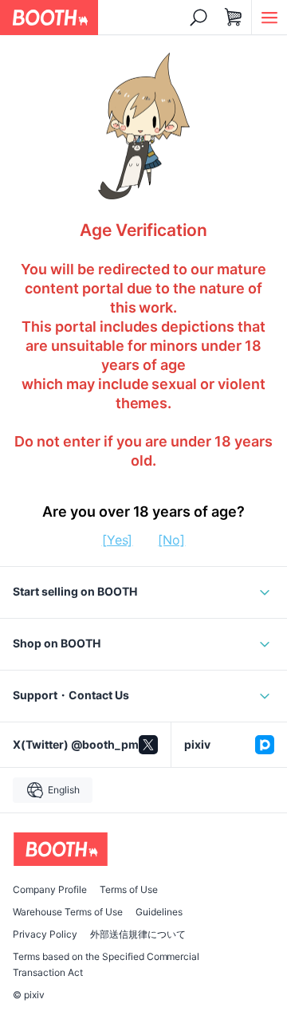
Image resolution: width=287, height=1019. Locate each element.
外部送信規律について (138, 934)
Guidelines (159, 912)
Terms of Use (129, 890)
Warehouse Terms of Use (68, 912)
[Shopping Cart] (233, 17)
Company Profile (50, 890)
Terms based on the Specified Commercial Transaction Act (106, 965)
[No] (171, 540)
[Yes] (117, 540)
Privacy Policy (45, 934)
